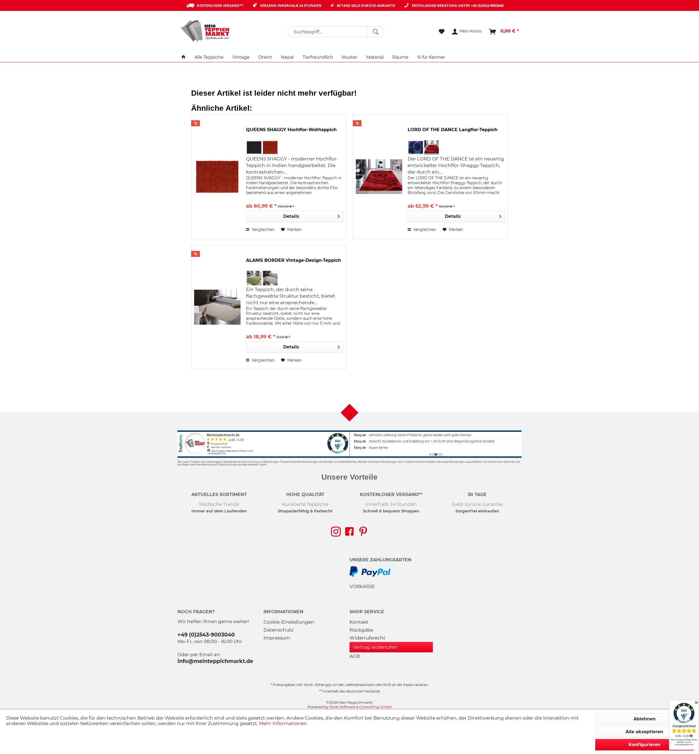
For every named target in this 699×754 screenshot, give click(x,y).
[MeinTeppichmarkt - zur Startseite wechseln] (207, 31)
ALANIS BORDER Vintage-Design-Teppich (293, 260)
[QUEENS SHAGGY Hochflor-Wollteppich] (217, 176)
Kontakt (359, 622)
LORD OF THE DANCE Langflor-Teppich (452, 129)
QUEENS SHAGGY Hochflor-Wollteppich (291, 129)
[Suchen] (375, 31)
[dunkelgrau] (254, 147)
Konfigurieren (645, 744)
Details (291, 216)
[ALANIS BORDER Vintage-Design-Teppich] (217, 307)
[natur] (270, 278)
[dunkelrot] (431, 147)
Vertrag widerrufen (375, 647)
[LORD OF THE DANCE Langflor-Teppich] (379, 176)
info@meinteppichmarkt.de (215, 661)
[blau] (415, 147)
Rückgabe (361, 630)
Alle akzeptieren (644, 731)
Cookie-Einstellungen (288, 622)
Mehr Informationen (283, 723)
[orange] (270, 147)
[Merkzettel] (441, 31)
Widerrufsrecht (367, 638)
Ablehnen (644, 718)
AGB (355, 656)
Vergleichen (262, 229)
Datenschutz (278, 630)
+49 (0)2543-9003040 (487, 5)
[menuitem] (336, 31)
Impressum (276, 638)
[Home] (183, 57)
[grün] (254, 278)
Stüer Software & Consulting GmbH (360, 707)
